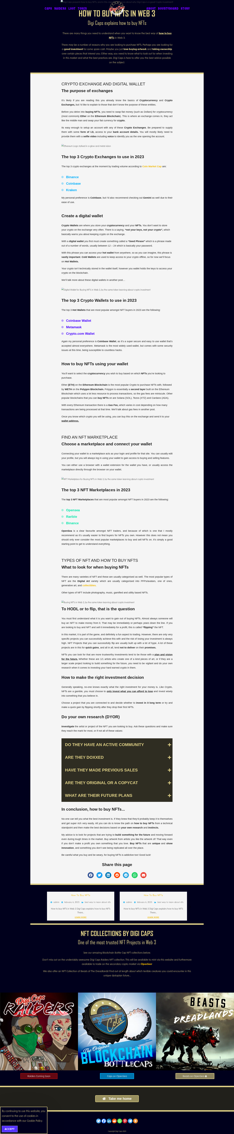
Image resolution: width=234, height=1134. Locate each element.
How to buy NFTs (80, 895)
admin (56, 902)
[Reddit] (114, 1121)
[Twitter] (98, 1121)
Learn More (81, 917)
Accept (10, 1129)
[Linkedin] (109, 1121)
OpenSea (146, 963)
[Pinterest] (125, 1121)
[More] (135, 1121)
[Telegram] (130, 1121)
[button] (91, 875)
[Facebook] (103, 1121)
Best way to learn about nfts (98, 902)
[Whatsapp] (119, 1121)
